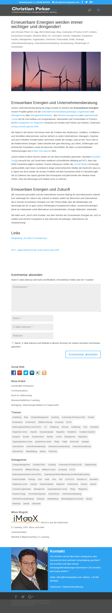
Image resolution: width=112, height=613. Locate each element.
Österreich (51, 39)
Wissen (43, 451)
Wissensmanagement (68, 115)
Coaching (55, 417)
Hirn (60, 479)
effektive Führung (32, 470)
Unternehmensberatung (22, 43)
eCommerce (30, 422)
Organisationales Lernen (22, 442)
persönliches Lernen (43, 442)
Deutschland (17, 422)
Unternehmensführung (82, 446)
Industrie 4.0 (82, 479)
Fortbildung (54, 427)
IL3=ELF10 (69, 479)
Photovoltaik (62, 39)
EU (49, 36)
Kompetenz (87, 36)
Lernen (59, 437)
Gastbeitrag (75, 427)
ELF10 (68, 422)
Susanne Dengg (18, 494)
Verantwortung (67, 43)
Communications (19, 390)
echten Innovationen (41, 151)
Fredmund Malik (18, 479)
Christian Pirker (22, 32)
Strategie (80, 39)
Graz (85, 427)
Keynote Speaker (46, 432)
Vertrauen (40, 499)
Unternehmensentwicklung (46, 43)
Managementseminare (41, 115)
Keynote (33, 432)
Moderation (82, 437)
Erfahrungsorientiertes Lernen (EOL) (26, 427)
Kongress (16, 437)
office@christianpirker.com (69, 577)
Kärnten (66, 36)
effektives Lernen (49, 470)
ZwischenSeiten (19, 532)
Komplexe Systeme (87, 432)
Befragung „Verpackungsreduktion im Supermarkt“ (35, 405)
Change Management (39, 417)
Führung (65, 427)
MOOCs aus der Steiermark (54, 522)
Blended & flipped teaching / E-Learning (30, 537)
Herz (54, 479)
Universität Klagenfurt (36, 494)
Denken (93, 32)
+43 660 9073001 (43, 2)
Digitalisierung (90, 465)
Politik (72, 39)
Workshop (16, 504)
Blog (59, 32)
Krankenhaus (72, 484)
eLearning (59, 422)
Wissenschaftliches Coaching (25, 400)
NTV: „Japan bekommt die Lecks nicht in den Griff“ (35, 250)
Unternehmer (17, 451)
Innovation (57, 36)
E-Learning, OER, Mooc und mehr (27, 527)
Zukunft (26, 504)
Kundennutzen (38, 437)
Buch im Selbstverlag (21, 395)
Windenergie (80, 43)
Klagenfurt (76, 36)
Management (26, 39)
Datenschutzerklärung (72, 587)
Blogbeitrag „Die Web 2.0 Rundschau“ (29, 238)
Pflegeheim (82, 489)
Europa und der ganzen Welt (24, 126)
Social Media (80, 164)
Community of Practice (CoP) (75, 32)
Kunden (14, 39)
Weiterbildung (31, 451)
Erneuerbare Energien (21, 36)
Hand (47, 479)
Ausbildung (16, 417)
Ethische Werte (40, 36)
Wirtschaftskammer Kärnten (72, 499)
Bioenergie (50, 32)
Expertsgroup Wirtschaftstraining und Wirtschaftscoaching (67, 474)
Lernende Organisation (21, 489)
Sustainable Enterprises (22, 386)
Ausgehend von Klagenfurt (31, 122)
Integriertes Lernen (19, 432)
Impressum (55, 587)
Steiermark (74, 442)
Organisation (39, 39)
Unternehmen (17, 446)
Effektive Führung (45, 422)
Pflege (56, 442)
